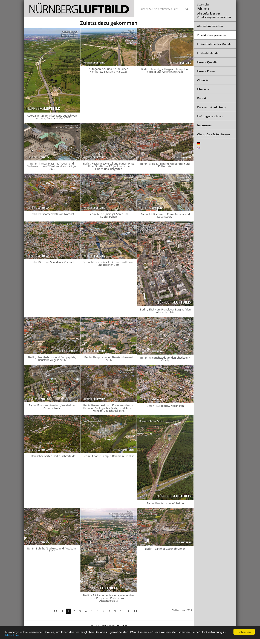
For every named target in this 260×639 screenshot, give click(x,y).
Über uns (203, 89)
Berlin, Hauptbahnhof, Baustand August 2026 (108, 358)
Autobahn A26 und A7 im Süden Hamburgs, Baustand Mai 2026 (108, 70)
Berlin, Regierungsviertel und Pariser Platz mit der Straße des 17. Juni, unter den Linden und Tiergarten (108, 166)
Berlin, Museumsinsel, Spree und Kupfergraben (108, 215)
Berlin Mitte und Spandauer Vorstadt (52, 262)
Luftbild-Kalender (208, 53)
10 (121, 611)
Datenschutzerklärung (211, 107)
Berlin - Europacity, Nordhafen (165, 405)
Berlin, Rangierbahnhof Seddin (165, 503)
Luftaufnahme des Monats (214, 44)
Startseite (203, 4)
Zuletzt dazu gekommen (212, 35)
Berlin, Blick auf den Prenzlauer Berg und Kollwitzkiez (165, 165)
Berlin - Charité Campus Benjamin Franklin (108, 456)
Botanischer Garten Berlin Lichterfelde (52, 456)
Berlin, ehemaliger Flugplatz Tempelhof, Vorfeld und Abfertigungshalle (165, 70)
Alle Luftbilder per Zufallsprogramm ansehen (214, 15)
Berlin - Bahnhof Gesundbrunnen (165, 548)
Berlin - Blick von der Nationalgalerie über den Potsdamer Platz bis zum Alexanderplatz (108, 598)
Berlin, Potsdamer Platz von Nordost (52, 214)
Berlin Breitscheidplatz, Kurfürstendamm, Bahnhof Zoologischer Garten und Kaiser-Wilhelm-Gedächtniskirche (108, 408)
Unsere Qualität (207, 62)
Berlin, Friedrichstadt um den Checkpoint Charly (165, 359)
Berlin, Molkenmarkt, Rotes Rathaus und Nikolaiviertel (165, 215)
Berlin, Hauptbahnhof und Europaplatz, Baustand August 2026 (52, 358)
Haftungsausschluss (210, 116)
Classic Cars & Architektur (213, 134)
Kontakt (202, 98)
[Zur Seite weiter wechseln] (128, 611)
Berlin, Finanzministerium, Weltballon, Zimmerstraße (52, 407)
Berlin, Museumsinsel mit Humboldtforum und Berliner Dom (108, 263)
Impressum (204, 125)
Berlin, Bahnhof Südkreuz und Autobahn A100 (52, 550)
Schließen (244, 632)
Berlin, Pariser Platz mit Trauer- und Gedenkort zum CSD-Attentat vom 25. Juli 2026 (52, 166)
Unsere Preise (206, 71)
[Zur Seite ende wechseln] (135, 611)
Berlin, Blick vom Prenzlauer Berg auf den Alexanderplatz (165, 311)
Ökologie (203, 80)
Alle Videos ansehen (210, 26)
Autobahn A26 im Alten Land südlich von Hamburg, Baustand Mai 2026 (52, 117)
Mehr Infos (12, 635)
